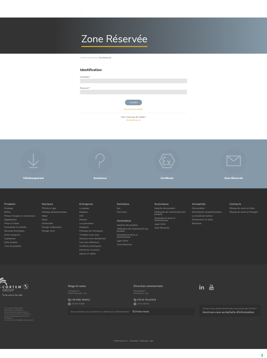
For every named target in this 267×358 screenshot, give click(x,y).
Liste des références (89, 252)
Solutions (94, 10)
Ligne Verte (122, 247)
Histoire (83, 223)
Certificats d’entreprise (90, 256)
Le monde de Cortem (202, 218)
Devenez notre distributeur (92, 247)
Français (249, 3)
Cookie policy (144, 354)
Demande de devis (249, 10)
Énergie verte (48, 237)
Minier (45, 218)
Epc (118, 208)
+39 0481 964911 (78, 313)
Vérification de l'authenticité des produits (132, 234)
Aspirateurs (10, 247)
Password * (85, 88)
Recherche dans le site (227, 3)
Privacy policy (134, 354)
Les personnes (86, 228)
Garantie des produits (127, 227)
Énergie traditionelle (52, 232)
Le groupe (84, 208)
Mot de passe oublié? (133, 109)
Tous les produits (12, 256)
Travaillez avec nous (89, 242)
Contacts (226, 10)
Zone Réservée (124, 252)
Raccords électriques (14, 237)
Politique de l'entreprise (91, 237)
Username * (85, 77)
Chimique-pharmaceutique (54, 213)
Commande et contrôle (15, 232)
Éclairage (8, 208)
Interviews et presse (89, 261)
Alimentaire (47, 228)
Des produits (198, 208)
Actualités (151, 10)
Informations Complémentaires (207, 213)
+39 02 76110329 (143, 313)
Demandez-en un (133, 120)
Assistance (92, 57)
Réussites (197, 228)
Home (84, 57)
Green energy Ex (12, 242)
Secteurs (112, 10)
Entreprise (131, 10)
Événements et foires (202, 223)
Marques (83, 213)
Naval (44, 223)
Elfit (81, 218)
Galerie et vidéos (87, 266)
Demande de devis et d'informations (127, 241)
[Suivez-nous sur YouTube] (211, 313)
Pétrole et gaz (49, 208)
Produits (9, 204)
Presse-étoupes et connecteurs (19, 218)
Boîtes (7, 213)
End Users (122, 213)
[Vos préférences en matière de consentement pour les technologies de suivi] (262, 355)
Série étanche (11, 252)
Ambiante (84, 232)
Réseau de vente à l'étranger (243, 213)
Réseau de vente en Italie (242, 208)
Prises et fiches (11, 228)
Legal (151, 354)
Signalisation (10, 223)
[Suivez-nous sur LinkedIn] (201, 313)
